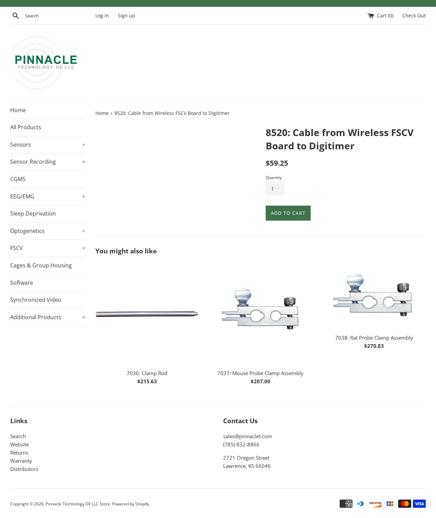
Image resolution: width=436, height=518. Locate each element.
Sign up (126, 16)
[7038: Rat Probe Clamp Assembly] (374, 296)
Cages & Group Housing (41, 265)
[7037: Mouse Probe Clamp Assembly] (260, 314)
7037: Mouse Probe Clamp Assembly (260, 373)
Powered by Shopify (130, 504)
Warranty (21, 460)
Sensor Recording (47, 161)
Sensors (47, 144)
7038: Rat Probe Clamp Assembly (374, 337)
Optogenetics (47, 231)
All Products (25, 127)
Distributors (24, 468)
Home (18, 110)
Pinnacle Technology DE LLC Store (78, 504)
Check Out (414, 16)
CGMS (18, 179)
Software (21, 282)
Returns (19, 452)
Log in (102, 16)
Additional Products (47, 317)
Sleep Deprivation (33, 213)
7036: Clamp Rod (147, 373)
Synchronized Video (35, 300)
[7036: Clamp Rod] (147, 314)
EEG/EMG (47, 196)
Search (18, 436)
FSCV (47, 248)
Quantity (274, 177)
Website (19, 444)
